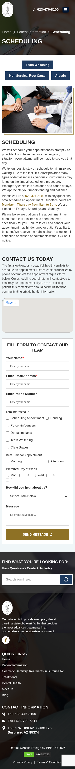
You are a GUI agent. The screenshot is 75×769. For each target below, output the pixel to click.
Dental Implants (21, 432)
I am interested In (17, 412)
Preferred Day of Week (21, 469)
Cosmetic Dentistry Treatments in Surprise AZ (33, 671)
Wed (41, 475)
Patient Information (31, 32)
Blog (5, 695)
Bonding (56, 418)
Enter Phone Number (21, 393)
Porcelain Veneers (23, 425)
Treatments (9, 677)
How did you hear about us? (26, 487)
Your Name (14, 358)
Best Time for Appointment (24, 455)
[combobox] (37, 579)
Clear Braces (19, 447)
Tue (26, 475)
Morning (16, 461)
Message (12, 506)
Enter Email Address (21, 376)
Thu (53, 475)
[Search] (66, 579)
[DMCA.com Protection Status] (37, 756)
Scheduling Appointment (27, 418)
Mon (14, 475)
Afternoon (57, 461)
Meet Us (7, 689)
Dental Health (11, 683)
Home (7, 32)
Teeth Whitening (22, 440)
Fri (12, 479)
